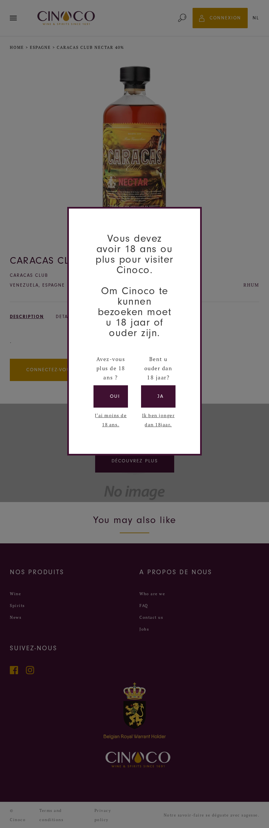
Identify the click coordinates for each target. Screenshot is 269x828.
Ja (160, 396)
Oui (115, 396)
